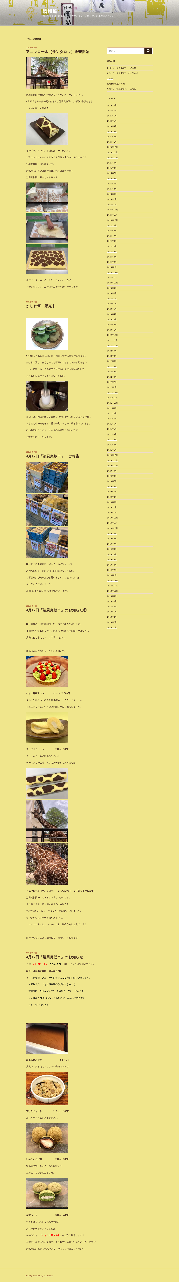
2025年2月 (112, 199)
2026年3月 (112, 131)
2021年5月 (112, 429)
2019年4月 (112, 559)
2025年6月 (112, 178)
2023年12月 (112, 272)
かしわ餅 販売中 (41, 306)
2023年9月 (112, 288)
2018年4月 (112, 617)
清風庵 (50, 11)
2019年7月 (112, 544)
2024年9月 (112, 225)
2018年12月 (112, 580)
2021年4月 (112, 434)
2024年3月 (112, 257)
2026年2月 (112, 137)
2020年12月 (112, 455)
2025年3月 (112, 194)
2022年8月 (112, 356)
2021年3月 (112, 439)
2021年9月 (112, 408)
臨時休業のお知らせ (116, 84)
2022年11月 (112, 340)
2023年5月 (112, 309)
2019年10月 (112, 528)
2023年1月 (112, 330)
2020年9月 (112, 471)
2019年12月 (112, 518)
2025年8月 (112, 168)
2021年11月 (112, 398)
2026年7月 (112, 110)
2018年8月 (112, 601)
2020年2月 (112, 507)
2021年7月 (112, 419)
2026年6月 (112, 116)
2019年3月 (112, 565)
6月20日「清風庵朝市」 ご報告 (121, 89)
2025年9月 (112, 163)
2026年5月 (112, 121)
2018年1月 (112, 627)
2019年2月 (112, 570)
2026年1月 (112, 142)
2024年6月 (112, 241)
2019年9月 (112, 533)
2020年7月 (112, 481)
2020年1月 (112, 512)
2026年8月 (112, 105)
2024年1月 (112, 267)
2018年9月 (112, 596)
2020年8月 (112, 476)
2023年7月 (112, 298)
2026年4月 (112, 126)
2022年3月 (112, 377)
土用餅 (110, 78)
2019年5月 (112, 554)
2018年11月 (112, 586)
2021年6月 (112, 424)
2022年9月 (112, 351)
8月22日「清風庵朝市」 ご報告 (121, 68)
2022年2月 (112, 382)
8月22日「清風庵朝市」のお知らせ (122, 73)
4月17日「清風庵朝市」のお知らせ (54, 957)
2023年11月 (112, 277)
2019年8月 (112, 539)
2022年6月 (112, 361)
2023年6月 (112, 304)
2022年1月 (112, 387)
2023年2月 (112, 325)
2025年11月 (112, 152)
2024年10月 (112, 220)
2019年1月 (112, 575)
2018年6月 (112, 606)
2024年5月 (112, 246)
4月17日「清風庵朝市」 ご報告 (52, 456)
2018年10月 (112, 591)
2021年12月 (112, 392)
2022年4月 (112, 371)
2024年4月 (112, 251)
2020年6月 (112, 486)
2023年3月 (112, 319)
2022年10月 (112, 345)
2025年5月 (112, 184)
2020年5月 (112, 492)
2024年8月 (112, 231)
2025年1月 (112, 204)
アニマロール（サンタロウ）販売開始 (57, 52)
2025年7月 (112, 173)
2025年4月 (112, 189)
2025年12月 (112, 147)
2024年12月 (112, 210)
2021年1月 (112, 450)
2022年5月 (112, 366)
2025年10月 (112, 157)
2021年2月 (112, 445)
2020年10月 (112, 465)
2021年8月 (112, 413)
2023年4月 (112, 314)
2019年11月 (112, 523)
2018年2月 (112, 622)
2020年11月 (112, 460)
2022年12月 (112, 335)
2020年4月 (112, 497)
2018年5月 (112, 612)
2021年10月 (112, 403)
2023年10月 (112, 283)
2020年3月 (112, 502)
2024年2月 (112, 262)
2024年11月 (112, 215)
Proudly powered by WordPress (39, 1275)
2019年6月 (112, 549)
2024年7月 (112, 236)
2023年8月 (112, 293)
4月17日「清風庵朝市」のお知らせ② (56, 610)
